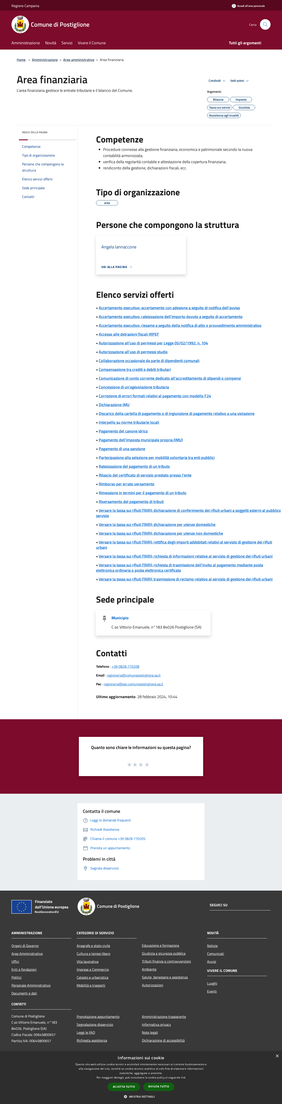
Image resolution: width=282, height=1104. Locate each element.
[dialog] (141, 1077)
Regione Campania (25, 5)
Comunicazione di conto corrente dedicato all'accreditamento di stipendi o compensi (170, 378)
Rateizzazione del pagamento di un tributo (134, 466)
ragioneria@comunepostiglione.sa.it (134, 675)
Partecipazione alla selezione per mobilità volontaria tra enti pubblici (157, 457)
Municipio (120, 618)
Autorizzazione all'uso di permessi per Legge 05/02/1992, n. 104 (153, 343)
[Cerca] (265, 24)
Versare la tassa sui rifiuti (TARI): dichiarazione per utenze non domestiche (161, 533)
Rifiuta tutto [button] (158, 1086)
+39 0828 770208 (125, 666)
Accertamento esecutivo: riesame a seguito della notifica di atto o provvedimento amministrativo (180, 325)
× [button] (277, 1056)
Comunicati (215, 953)
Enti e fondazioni (24, 969)
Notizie (212, 945)
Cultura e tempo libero (93, 953)
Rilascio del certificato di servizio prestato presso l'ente (145, 475)
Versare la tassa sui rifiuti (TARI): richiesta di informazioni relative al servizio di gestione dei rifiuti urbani (186, 556)
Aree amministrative (78, 59)
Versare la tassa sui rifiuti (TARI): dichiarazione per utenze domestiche (157, 524)
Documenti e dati (24, 993)
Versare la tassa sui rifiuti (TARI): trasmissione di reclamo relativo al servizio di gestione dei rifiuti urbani (186, 579)
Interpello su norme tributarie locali (129, 422)
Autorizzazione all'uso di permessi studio (133, 352)
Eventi (212, 991)
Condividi (215, 80)
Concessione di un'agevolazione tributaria (134, 387)
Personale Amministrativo (30, 985)
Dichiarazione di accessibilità (163, 1040)
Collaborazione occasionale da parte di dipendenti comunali (149, 361)
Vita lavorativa (87, 961)
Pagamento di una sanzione (122, 449)
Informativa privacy (156, 1024)
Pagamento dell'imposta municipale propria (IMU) (141, 440)
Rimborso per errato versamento (126, 484)
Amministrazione (45, 59)
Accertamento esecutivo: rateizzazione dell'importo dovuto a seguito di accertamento (171, 317)
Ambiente (149, 969)
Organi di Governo (25, 945)
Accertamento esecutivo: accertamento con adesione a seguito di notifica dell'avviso (169, 308)
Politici (16, 977)
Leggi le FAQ (86, 1032)
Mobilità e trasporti (91, 985)
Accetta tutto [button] (124, 1087)
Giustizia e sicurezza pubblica (164, 953)
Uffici (15, 961)
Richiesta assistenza (92, 1040)
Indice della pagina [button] (34, 132)
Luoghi (212, 983)
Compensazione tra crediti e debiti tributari (135, 369)
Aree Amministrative (27, 953)
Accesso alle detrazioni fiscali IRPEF (129, 334)
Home (21, 59)
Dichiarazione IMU (114, 405)
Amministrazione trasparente (164, 1016)
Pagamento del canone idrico (123, 431)
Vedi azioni (237, 80)
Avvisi (211, 961)
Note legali (150, 1032)
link (183, 1077)
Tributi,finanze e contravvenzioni (166, 961)
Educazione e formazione (160, 945)
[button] (141, 1096)
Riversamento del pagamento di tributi (131, 502)
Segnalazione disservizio (95, 1024)
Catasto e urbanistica (92, 977)
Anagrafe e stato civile (93, 945)
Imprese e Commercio (93, 969)
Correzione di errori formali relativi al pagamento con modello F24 (155, 396)
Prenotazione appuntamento (98, 1016)
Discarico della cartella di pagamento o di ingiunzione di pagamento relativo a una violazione (176, 413)
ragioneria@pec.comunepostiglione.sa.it (133, 684)
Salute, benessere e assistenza (165, 977)
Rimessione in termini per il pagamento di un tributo (142, 493)
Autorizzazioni (152, 985)
